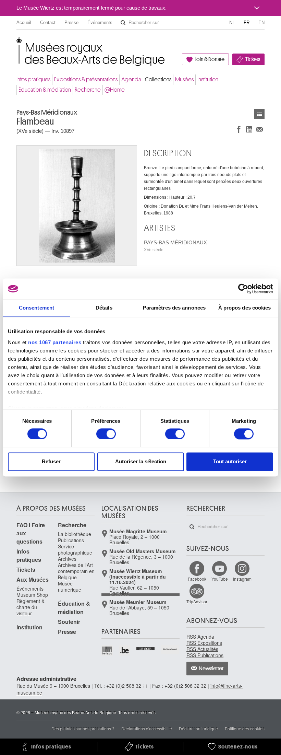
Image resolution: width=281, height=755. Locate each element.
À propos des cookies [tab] (244, 308)
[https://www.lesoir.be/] (145, 648)
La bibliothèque (74, 534)
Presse (71, 22)
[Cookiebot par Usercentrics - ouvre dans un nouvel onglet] (243, 288)
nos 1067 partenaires (54, 342)
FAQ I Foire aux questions (30, 533)
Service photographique (75, 549)
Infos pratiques (33, 79)
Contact (48, 22)
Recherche (88, 90)
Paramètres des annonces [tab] (174, 308)
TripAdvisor (196, 601)
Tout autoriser (230, 462)
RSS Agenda (200, 637)
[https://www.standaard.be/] (170, 649)
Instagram (242, 579)
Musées (184, 79)
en (261, 22)
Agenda (131, 79)
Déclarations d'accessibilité (146, 728)
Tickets (252, 59)
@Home (115, 90)
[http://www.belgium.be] (125, 650)
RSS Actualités (202, 649)
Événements (99, 22)
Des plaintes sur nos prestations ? (82, 728)
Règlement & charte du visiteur (30, 607)
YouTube (219, 579)
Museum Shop (32, 595)
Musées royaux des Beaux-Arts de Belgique (17, 44)
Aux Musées (32, 579)
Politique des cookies (245, 728)
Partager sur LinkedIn (249, 129)
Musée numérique (69, 586)
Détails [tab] (104, 308)
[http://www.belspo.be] (107, 650)
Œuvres (259, 114)
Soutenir (69, 622)
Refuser (51, 462)
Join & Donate (209, 59)
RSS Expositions (204, 643)
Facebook (197, 579)
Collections (158, 79)
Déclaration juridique (198, 728)
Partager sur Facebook (239, 129)
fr (246, 22)
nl (232, 22)
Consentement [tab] (36, 308)
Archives (67, 559)
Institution (207, 79)
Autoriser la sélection (140, 462)
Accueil (23, 22)
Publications (71, 540)
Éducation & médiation (45, 90)
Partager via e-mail (259, 129)
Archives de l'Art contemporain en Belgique (76, 571)
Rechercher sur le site (123, 22)
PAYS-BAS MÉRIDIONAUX (175, 246)
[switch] (106, 433)
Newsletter (211, 668)
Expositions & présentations (86, 79)
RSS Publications (204, 655)
